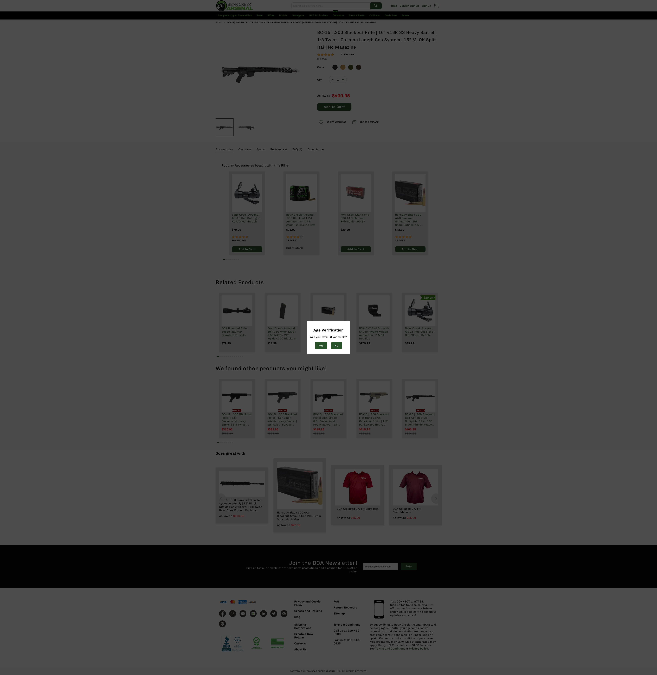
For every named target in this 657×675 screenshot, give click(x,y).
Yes (321, 345)
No (336, 345)
